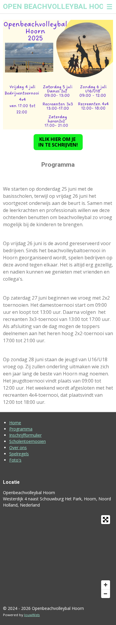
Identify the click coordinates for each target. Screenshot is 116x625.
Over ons (18, 447)
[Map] (58, 556)
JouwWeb (32, 615)
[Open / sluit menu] (109, 6)
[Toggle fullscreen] (105, 519)
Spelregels (19, 454)
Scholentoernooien (27, 441)
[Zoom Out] (105, 593)
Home (15, 422)
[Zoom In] (105, 584)
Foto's (15, 460)
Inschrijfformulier (25, 435)
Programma (20, 429)
